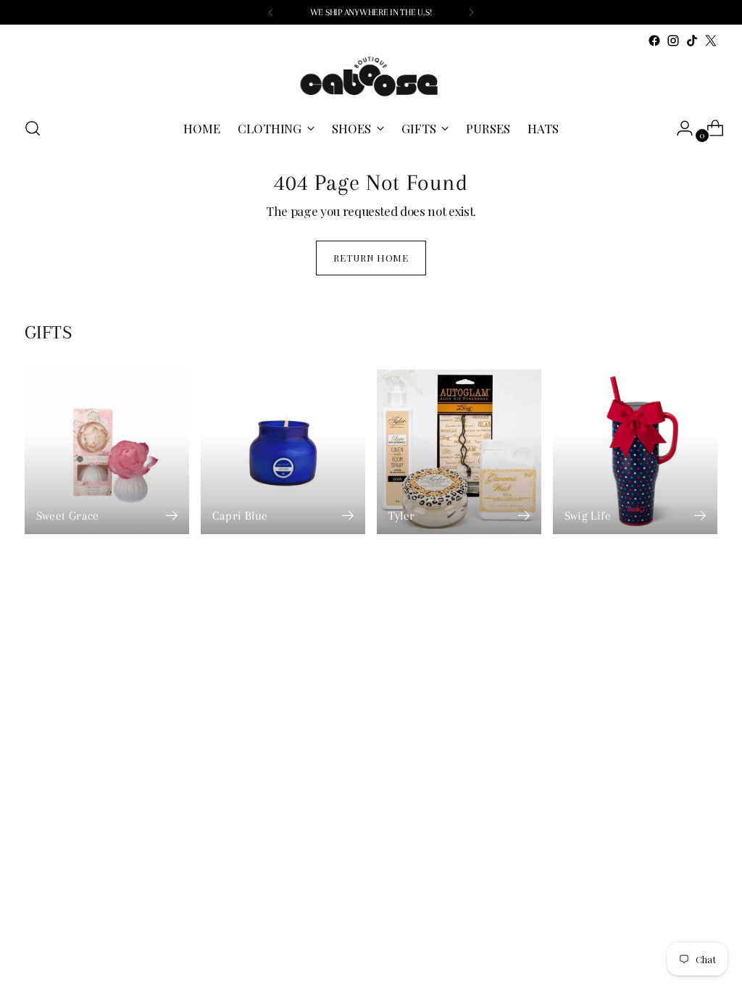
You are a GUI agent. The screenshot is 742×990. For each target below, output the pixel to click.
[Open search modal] (32, 128)
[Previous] (271, 12)
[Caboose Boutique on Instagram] (673, 40)
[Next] (471, 12)
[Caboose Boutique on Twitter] (710, 40)
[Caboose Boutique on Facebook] (654, 40)
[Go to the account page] (678, 128)
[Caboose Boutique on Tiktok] (692, 40)
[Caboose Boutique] (371, 77)
